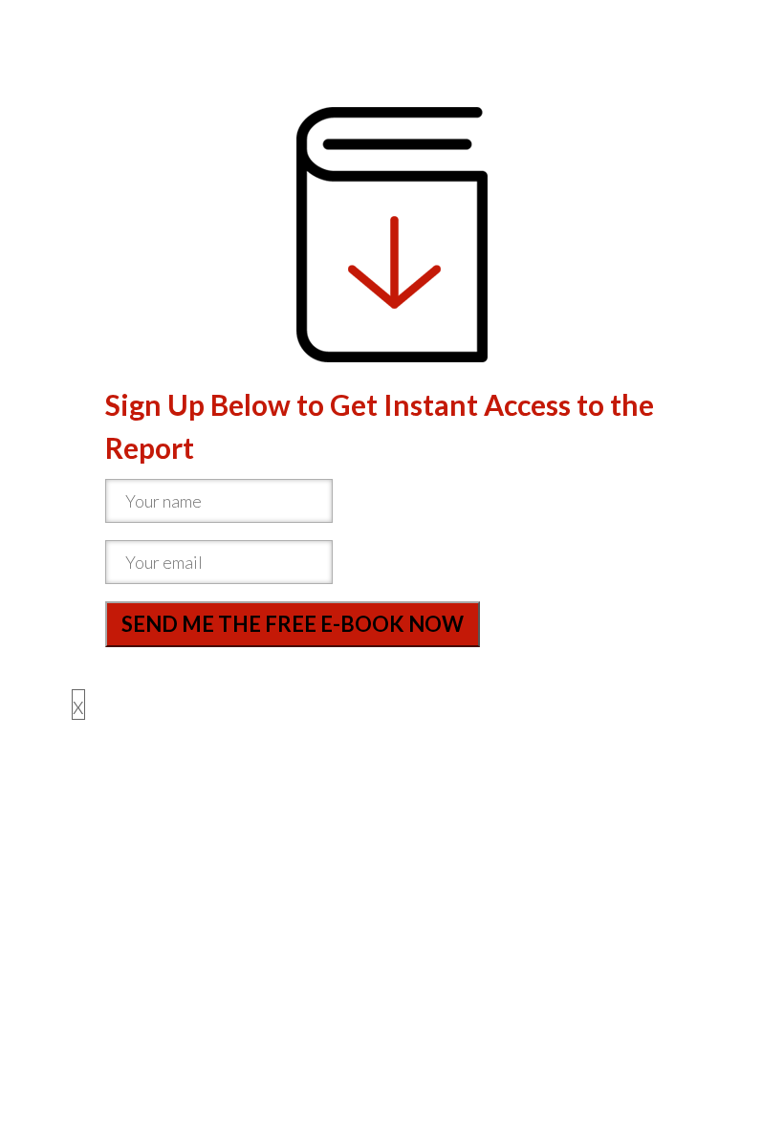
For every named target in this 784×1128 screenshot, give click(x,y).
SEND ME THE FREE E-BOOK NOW (292, 624)
